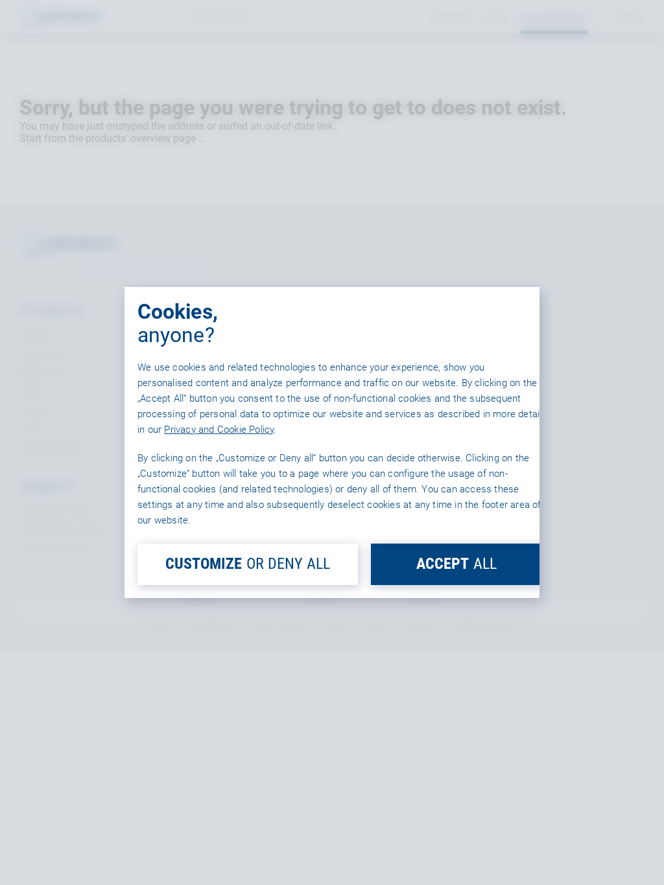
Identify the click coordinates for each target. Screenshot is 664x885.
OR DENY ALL (247, 564)
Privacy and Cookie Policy (219, 429)
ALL (456, 564)
